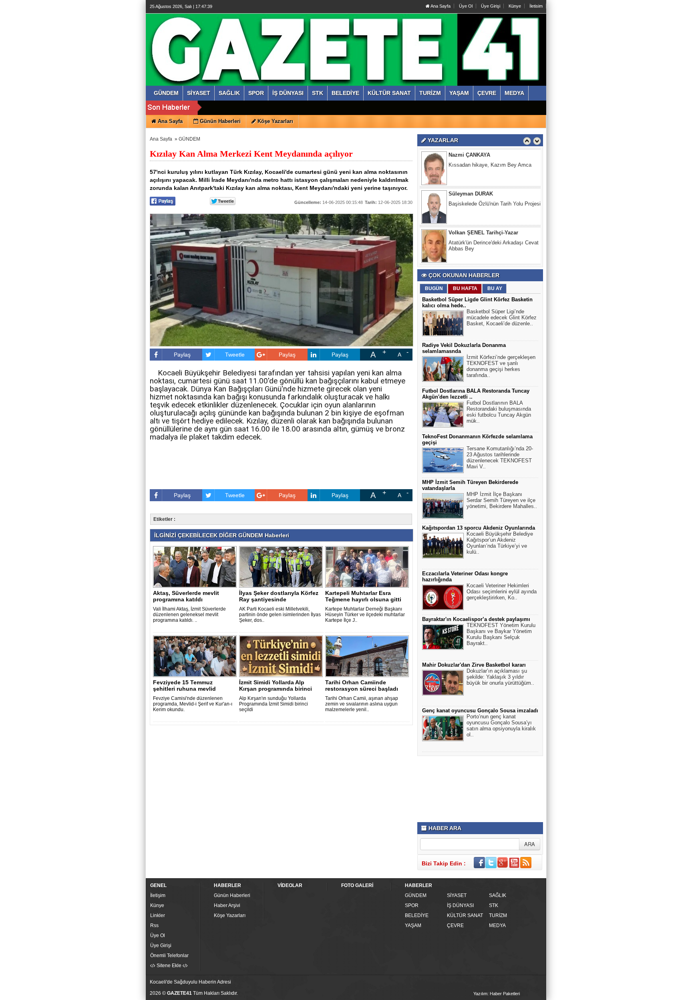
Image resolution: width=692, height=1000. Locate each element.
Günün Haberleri (232, 895)
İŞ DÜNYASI (460, 905)
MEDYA (497, 925)
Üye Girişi (490, 6)
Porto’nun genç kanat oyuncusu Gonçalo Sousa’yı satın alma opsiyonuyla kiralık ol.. (501, 726)
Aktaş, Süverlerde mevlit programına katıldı (186, 596)
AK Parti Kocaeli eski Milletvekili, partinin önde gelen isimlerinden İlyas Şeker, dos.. (280, 614)
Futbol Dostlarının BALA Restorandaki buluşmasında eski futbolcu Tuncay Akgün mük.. (499, 412)
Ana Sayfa (440, 6)
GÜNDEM (189, 139)
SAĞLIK (497, 895)
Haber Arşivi (227, 905)
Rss (154, 925)
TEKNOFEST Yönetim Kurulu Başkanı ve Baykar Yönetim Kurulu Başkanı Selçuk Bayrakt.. (501, 634)
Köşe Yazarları (229, 915)
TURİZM (498, 915)
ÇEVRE (455, 925)
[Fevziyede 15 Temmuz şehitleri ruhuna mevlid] (196, 655)
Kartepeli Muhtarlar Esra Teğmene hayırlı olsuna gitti (363, 596)
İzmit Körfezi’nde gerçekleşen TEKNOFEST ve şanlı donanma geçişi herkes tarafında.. (501, 366)
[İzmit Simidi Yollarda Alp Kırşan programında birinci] (282, 655)
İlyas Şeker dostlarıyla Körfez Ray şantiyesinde (278, 596)
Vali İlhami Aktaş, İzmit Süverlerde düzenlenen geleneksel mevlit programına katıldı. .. (189, 614)
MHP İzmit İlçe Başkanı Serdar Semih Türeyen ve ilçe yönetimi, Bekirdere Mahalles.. (502, 500)
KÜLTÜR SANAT (465, 915)
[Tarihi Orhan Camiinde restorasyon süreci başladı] (368, 655)
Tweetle (235, 354)
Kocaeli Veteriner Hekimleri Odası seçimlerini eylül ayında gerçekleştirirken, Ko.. (502, 592)
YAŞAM (413, 925)
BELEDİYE (416, 915)
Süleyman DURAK (471, 194)
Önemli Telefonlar (169, 955)
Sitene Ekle (169, 965)
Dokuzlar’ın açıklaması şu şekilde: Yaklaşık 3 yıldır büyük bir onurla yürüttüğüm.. (500, 677)
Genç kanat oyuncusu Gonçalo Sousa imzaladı (480, 711)
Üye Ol (466, 6)
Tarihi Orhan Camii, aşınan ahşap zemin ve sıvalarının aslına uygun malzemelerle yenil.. (361, 704)
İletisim (536, 6)
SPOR (411, 905)
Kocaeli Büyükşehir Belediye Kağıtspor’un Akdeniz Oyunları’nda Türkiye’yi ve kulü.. (500, 543)
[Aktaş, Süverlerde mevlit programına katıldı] (196, 566)
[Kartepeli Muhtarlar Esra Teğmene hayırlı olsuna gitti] (368, 566)
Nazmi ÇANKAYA (469, 155)
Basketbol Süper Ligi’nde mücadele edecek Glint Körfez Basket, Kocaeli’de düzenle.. (502, 317)
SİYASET (457, 895)
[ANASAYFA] (237, 41)
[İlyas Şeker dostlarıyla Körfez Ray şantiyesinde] (282, 566)
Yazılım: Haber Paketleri (496, 993)
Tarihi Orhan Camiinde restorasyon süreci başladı (361, 685)
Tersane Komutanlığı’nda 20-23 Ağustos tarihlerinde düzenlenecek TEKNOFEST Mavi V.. (500, 458)
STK (493, 905)
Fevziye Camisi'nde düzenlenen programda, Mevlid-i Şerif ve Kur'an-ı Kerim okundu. (192, 704)
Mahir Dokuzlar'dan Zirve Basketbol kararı (474, 665)
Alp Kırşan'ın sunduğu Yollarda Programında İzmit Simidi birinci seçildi (273, 704)
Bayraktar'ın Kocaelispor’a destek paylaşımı (476, 619)
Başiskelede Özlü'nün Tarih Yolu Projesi (495, 204)
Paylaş (182, 354)
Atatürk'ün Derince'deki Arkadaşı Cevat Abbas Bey (494, 246)
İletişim (157, 895)
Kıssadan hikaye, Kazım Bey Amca (490, 165)
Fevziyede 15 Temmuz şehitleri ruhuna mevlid (184, 685)
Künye (515, 6)
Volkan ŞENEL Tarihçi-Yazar (483, 233)
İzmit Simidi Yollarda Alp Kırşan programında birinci (275, 685)
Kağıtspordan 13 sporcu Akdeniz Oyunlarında (478, 528)
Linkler (157, 915)
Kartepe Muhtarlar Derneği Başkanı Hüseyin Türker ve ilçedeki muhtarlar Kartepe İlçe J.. (365, 614)
